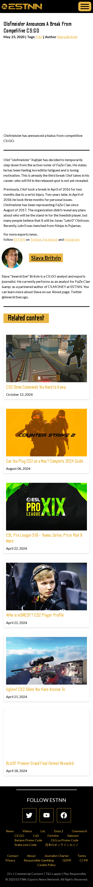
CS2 (39, 37)
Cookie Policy (46, 865)
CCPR (84, 860)
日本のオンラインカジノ (62, 845)
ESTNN (19, 239)
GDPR (67, 860)
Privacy (10, 860)
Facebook (50, 239)
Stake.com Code (25, 845)
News (10, 831)
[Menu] (84, 6)
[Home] (22, 6)
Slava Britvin (67, 37)
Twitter (35, 239)
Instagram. (72, 239)
